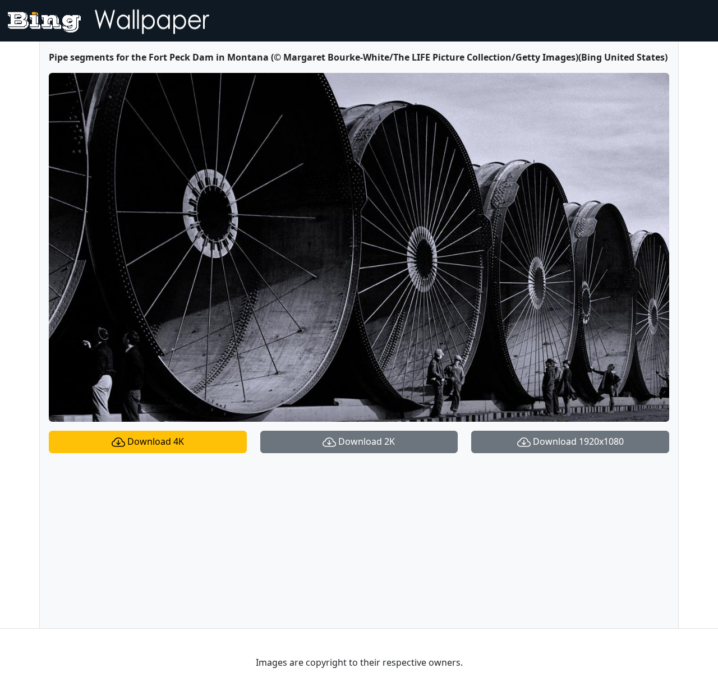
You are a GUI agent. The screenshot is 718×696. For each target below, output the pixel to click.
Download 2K (365, 441)
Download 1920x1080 (577, 441)
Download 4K (154, 441)
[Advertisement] (359, 540)
